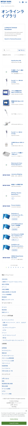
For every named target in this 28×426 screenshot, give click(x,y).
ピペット (4, 287)
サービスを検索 (6, 388)
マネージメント (6, 363)
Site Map (14, 406)
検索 (3, 381)
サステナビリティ (6, 350)
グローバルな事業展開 (8, 358)
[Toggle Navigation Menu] (26, 2)
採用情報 (4, 348)
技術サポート (5, 312)
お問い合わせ (5, 378)
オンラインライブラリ (8, 320)
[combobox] (19, 55)
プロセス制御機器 (6, 294)
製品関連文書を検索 (7, 383)
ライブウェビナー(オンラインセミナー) (13, 340)
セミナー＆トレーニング (9, 335)
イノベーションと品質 (8, 360)
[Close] (26, 411)
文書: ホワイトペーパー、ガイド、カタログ (14, 322)
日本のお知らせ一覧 (7, 371)
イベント (4, 332)
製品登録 (4, 309)
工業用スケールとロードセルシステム (12, 281)
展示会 (4, 337)
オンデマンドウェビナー (9, 327)
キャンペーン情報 (7, 393)
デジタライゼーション (8, 355)
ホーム (2, 6)
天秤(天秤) (4, 279)
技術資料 (5, 325)
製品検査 (4, 297)
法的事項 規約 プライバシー (13, 403)
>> (23, 267)
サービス (4, 307)
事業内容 (4, 353)
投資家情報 (5, 365)
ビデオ (4, 330)
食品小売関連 (5, 284)
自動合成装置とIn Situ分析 (9, 292)
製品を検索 (5, 386)
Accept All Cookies (14, 423)
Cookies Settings (14, 401)
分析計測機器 (5, 289)
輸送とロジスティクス (8, 299)
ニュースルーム (6, 368)
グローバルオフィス (14, 408)
